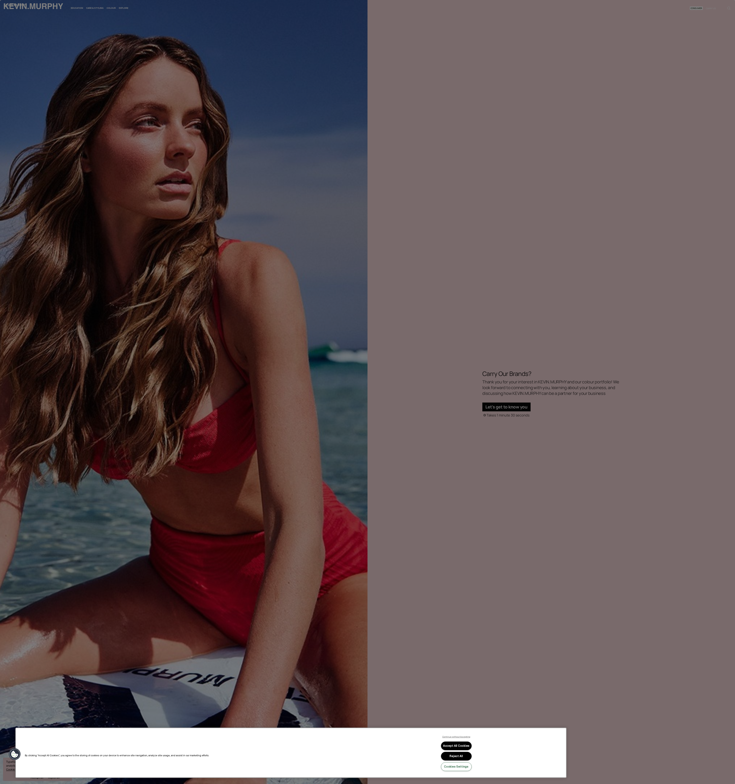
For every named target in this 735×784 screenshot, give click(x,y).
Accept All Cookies (456, 745)
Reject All (456, 756)
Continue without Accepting (456, 736)
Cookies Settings (456, 766)
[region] (291, 753)
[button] (15, 754)
